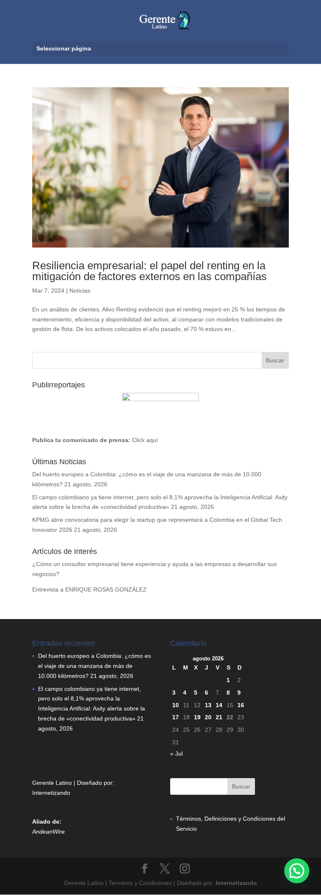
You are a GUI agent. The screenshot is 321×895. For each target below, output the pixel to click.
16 (240, 705)
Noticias (79, 290)
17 (175, 717)
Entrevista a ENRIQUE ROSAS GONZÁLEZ (89, 589)
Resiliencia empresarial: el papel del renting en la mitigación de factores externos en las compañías (149, 271)
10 (175, 705)
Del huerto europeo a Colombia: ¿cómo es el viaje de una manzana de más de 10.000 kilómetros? (94, 665)
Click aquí (145, 440)
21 (219, 717)
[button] (296, 870)
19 (197, 717)
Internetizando (51, 792)
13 (208, 705)
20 (208, 717)
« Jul (176, 753)
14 (219, 705)
